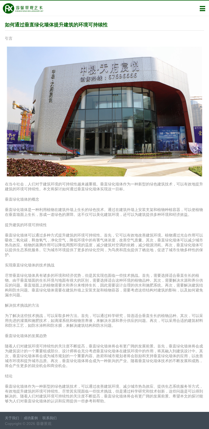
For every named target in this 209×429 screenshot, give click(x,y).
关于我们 (12, 418)
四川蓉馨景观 (23, 8)
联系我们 (49, 418)
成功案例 (31, 418)
